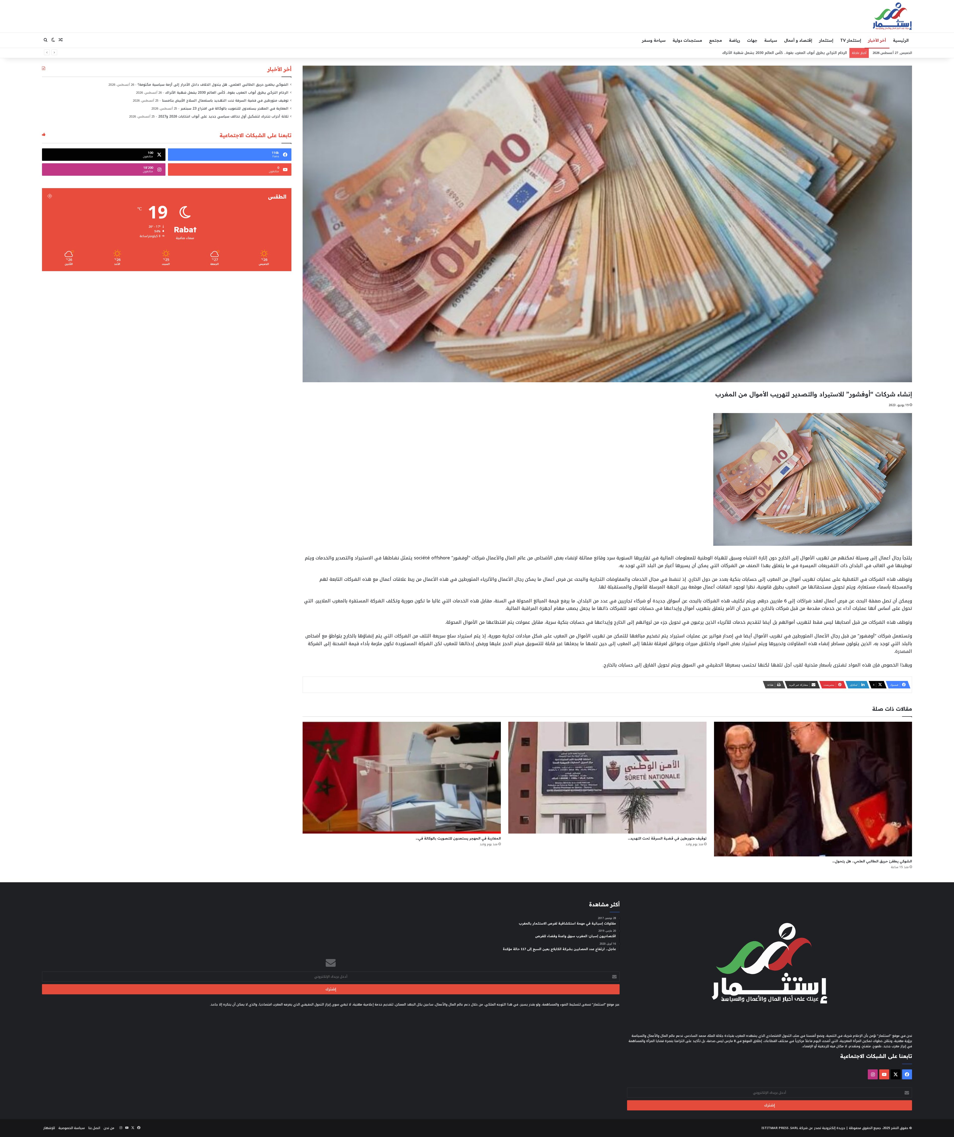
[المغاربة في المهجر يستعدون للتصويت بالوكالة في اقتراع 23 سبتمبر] (402, 778)
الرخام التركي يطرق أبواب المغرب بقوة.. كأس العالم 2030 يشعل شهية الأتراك (226, 92)
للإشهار (49, 1128)
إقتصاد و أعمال (798, 40)
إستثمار (826, 40)
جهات (752, 40)
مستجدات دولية (687, 40)
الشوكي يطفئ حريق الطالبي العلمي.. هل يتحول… (872, 861)
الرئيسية (901, 40)
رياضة (734, 40)
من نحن (109, 1128)
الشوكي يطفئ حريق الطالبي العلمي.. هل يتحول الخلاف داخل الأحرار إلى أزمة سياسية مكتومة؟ (213, 85)
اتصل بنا (94, 1128)
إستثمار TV (850, 40)
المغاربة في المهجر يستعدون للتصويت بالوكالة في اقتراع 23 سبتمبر (234, 108)
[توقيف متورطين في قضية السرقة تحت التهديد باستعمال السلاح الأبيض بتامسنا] (607, 778)
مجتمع (715, 40)
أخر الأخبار (877, 40)
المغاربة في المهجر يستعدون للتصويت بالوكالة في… (458, 838)
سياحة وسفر (654, 40)
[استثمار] (892, 16)
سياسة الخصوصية (71, 1128)
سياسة (770, 40)
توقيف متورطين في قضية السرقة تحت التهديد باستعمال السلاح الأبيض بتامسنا (225, 100)
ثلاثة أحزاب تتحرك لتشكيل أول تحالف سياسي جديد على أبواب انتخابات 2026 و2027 (223, 116)
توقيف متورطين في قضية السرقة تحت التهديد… (667, 838)
